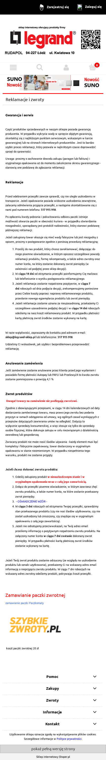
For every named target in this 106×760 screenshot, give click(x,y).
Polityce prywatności (69, 739)
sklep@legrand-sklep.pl (20, 337)
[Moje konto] (66, 67)
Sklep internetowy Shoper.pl (53, 757)
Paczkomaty (36, 603)
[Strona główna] (53, 38)
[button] (13, 67)
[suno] (53, 82)
